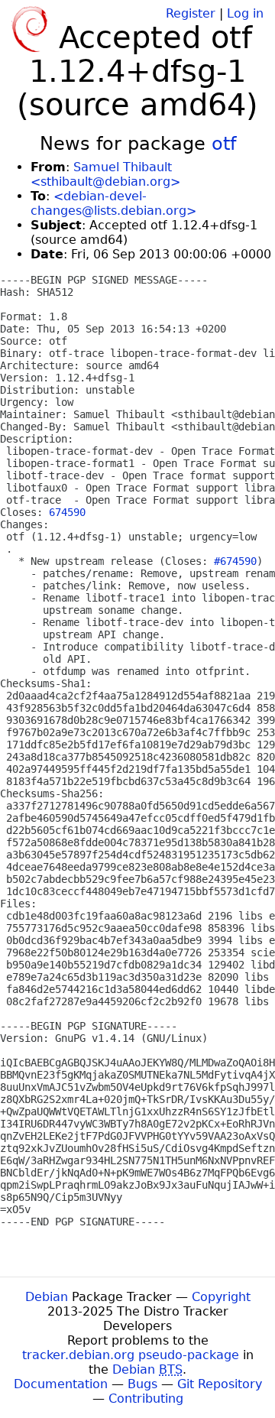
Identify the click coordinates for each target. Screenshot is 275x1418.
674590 (67, 512)
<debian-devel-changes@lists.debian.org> (113, 203)
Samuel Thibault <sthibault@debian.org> (105, 174)
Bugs (142, 1384)
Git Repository (219, 1384)
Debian (46, 1297)
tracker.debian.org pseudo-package (130, 1355)
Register (190, 13)
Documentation (61, 1384)
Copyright (221, 1297)
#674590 (235, 561)
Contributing (145, 1398)
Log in (245, 13)
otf (224, 143)
